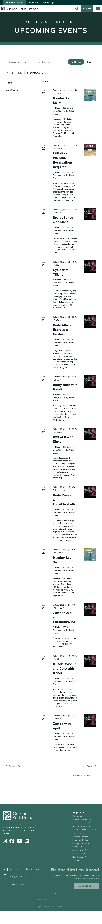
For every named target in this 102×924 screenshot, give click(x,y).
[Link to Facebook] (12, 841)
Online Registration (81, 819)
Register (87, 9)
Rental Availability (80, 840)
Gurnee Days (48, 2)
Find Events (76, 61)
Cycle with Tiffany (61, 272)
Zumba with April (62, 725)
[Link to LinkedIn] (27, 841)
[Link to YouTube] (20, 841)
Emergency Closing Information (80, 845)
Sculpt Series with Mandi (63, 219)
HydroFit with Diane (63, 439)
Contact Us (77, 816)
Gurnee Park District (14, 2)
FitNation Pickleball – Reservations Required (63, 160)
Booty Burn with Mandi (65, 386)
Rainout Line (78, 850)
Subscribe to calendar (81, 775)
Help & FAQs (78, 857)
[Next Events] (12, 73)
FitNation (33, 2)
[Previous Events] (7, 73)
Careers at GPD (79, 833)
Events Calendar (79, 853)
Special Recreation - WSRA (84, 830)
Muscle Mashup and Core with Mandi (65, 668)
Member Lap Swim (62, 100)
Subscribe (85, 886)
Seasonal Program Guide (83, 823)
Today (20, 73)
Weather (76, 860)
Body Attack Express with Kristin (63, 329)
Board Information (80, 836)
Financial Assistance (81, 826)
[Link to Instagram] (5, 841)
